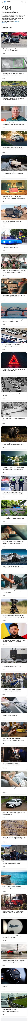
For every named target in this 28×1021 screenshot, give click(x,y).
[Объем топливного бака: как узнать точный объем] (14, 585)
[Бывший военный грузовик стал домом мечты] (14, 216)
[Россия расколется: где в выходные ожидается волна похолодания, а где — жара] (14, 610)
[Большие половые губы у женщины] (14, 782)
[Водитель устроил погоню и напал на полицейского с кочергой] (14, 240)
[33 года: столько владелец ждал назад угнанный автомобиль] (14, 856)
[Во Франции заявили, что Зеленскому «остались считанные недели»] (14, 634)
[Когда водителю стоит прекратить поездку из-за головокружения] (14, 536)
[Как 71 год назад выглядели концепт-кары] (14, 413)
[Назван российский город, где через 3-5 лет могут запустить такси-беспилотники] (14, 955)
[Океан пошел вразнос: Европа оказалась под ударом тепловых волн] (14, 881)
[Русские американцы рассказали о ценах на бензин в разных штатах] (14, 462)
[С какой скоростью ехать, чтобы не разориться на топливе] (14, 708)
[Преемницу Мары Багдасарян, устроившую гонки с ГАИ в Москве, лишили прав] (14, 191)
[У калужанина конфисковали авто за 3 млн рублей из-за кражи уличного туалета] (14, 166)
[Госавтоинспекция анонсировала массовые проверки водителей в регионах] (14, 487)
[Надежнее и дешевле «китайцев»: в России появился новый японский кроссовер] (14, 142)
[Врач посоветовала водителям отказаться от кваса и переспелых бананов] (14, 733)
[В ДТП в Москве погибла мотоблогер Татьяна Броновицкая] (14, 363)
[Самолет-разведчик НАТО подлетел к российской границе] (14, 930)
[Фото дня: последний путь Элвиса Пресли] (14, 388)
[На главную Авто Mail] (8, 2)
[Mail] (5, 2)
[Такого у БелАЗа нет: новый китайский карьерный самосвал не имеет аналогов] (14, 561)
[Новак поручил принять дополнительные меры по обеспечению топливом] (14, 1004)
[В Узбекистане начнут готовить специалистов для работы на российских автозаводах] (14, 684)
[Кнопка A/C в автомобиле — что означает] (14, 979)
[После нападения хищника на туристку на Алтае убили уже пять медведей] (14, 437)
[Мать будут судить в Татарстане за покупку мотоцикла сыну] (14, 43)
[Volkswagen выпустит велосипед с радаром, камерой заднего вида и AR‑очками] (14, 905)
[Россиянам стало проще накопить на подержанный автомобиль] (14, 290)
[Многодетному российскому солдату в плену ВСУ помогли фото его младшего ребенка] (14, 265)
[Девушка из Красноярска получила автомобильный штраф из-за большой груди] (14, 68)
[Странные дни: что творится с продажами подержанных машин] (14, 339)
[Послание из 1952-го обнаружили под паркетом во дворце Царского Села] (14, 832)
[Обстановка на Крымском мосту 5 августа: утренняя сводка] (14, 314)
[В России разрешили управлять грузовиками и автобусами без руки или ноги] (14, 511)
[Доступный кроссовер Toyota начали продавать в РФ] (14, 807)
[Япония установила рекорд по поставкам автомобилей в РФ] (14, 659)
